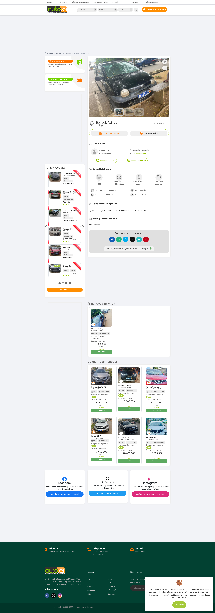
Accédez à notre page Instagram (150, 494)
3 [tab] (66, 283)
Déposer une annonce (80, 2)
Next (82, 226)
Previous (46, 226)
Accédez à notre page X (107, 493)
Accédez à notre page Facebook (64, 494)
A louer (90, 583)
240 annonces (138, 153)
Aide (125, 2)
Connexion (112, 594)
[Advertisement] (107, 33)
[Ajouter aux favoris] (164, 61)
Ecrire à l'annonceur (138, 160)
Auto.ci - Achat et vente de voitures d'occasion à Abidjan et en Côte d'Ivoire (57, 9)
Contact (90, 586)
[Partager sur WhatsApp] (119, 239)
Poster (110, 583)
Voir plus (64, 290)
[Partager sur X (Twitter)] (132, 239)
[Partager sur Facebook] (112, 239)
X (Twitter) (112, 590)
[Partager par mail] (139, 239)
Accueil (49, 2)
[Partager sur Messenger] (125, 239)
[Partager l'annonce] (164, 68)
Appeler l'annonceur (107, 160)
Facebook (91, 590)
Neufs (110, 579)
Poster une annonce (155, 9)
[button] (95, 87)
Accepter (179, 604)
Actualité (116, 2)
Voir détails (101, 352)
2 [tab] (63, 283)
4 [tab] (70, 283)
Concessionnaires (101, 2)
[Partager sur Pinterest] (146, 239)
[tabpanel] (64, 224)
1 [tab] (59, 283)
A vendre (91, 579)
